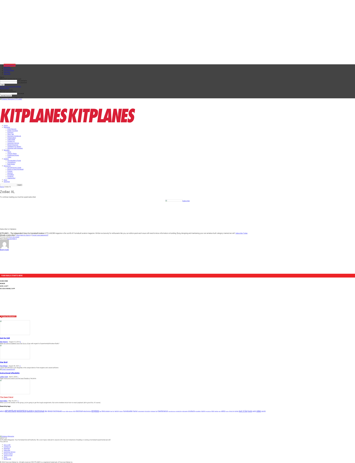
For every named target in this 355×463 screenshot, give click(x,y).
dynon (63, 411)
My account (7, 69)
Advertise (7, 72)
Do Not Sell (7, 459)
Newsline (7, 150)
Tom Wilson (4, 366)
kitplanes (153, 411)
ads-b (2, 411)
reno (212, 411)
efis (74, 411)
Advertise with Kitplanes (15, 148)
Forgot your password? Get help (10, 86)
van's (254, 411)
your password (22, 83)
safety (223, 411)
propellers (198, 411)
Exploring (10, 132)
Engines (9, 171)
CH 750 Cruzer (14, 237)
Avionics (10, 173)
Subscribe (7, 67)
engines (95, 411)
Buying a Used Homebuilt (15, 169)
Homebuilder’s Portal (14, 160)
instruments (141, 411)
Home (6, 125)
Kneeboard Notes (13, 155)
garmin (116, 411)
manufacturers (172, 411)
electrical (79, 411)
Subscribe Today (241, 233)
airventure (11, 410)
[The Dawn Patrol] (15, 394)
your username (22, 81)
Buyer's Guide (4, 250)
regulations (208, 411)
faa (100, 411)
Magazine (7, 127)
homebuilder (128, 411)
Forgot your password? (40, 235)
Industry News (12, 153)
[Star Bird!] (15, 359)
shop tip (231, 411)
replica (216, 411)
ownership (179, 411)
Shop (5, 180)
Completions (11, 162)
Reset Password (12, 145)
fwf (113, 411)
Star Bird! (3, 362)
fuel (111, 411)
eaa (67, 411)
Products (10, 176)
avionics (21, 410)
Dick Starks (3, 401)
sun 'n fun (243, 411)
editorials (70, 411)
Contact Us (11, 141)
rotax (219, 411)
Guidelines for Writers (14, 146)
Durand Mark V (12, 239)
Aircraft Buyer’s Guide (14, 167)
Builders (6, 159)
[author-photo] (4, 248)
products (191, 411)
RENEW (2, 283)
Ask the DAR (5, 338)
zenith (263, 411)
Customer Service (13, 143)
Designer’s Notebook (14, 136)
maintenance (163, 411)
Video (9, 157)
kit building (147, 411)
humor (135, 411)
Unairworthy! (11, 178)
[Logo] (34, 122)
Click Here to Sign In (23, 235)
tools (250, 411)
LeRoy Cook (4, 377)
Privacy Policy (4, 88)
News (9, 152)
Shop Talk (10, 134)
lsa (156, 411)
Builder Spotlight (12, 131)
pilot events (185, 411)
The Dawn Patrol (6, 397)
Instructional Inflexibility (10, 373)
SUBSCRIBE (11, 139)
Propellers (10, 174)
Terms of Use (8, 455)
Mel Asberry (4, 342)
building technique (35, 411)
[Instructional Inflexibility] (7, 369)
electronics (87, 411)
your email (20, 93)
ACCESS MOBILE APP (7, 288)
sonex (236, 411)
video (258, 411)
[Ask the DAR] (15, 334)
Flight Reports (11, 129)
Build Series (11, 164)
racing (203, 411)
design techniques (55, 411)
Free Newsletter (9, 70)
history (121, 411)
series (227, 411)
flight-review (106, 411)
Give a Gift (7, 74)
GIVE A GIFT (4, 286)
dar (46, 411)
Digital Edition (11, 138)
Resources (7, 166)
